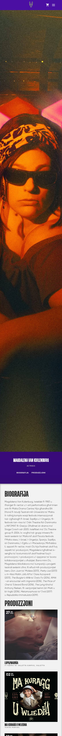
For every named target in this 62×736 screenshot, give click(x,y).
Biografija (23, 473)
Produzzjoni (39, 473)
